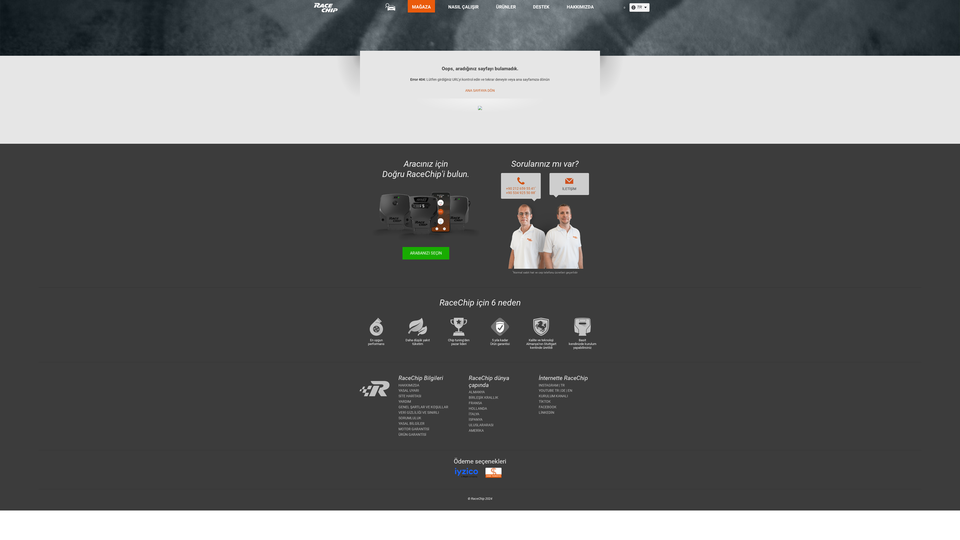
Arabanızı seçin (426, 253)
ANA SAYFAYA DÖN (480, 90)
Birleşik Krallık (483, 398)
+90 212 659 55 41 (521, 188)
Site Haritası (409, 396)
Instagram (548, 385)
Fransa (475, 403)
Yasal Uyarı (408, 390)
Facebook (547, 407)
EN (570, 390)
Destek (541, 7)
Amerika (476, 430)
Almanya (477, 392)
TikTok (545, 402)
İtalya (474, 414)
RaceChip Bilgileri (420, 378)
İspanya (475, 420)
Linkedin (546, 412)
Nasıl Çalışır (463, 7)
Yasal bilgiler (411, 424)
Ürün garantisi (412, 434)
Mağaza (421, 7)
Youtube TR (549, 390)
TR (562, 385)
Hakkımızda (580, 7)
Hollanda (478, 408)
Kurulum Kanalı (553, 396)
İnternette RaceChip (563, 378)
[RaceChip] (314, 3)
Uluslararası (481, 425)
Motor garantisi (413, 429)
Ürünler (506, 7)
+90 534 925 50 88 (521, 193)
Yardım (404, 402)
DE (563, 390)
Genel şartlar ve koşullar (423, 407)
